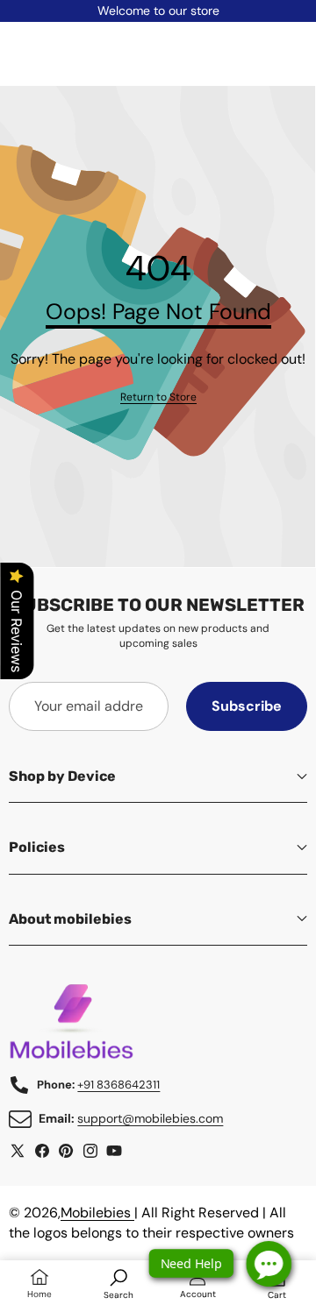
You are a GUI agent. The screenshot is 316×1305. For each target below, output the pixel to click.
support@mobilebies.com (150, 1118)
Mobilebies (97, 1212)
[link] (158, 397)
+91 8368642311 (118, 1084)
